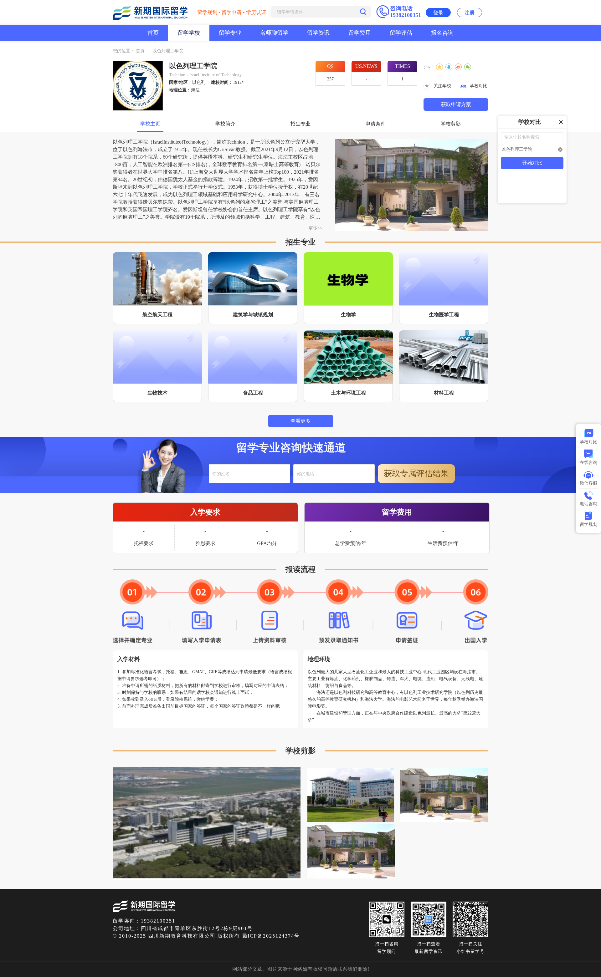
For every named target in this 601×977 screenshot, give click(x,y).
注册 (470, 12)
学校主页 (150, 123)
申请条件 (376, 123)
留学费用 (359, 33)
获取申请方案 (456, 104)
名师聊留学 (274, 33)
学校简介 (225, 123)
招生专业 (300, 123)
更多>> (315, 228)
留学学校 (188, 33)
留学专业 (230, 33)
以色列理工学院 (167, 50)
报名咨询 (442, 33)
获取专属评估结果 (416, 473)
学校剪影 (451, 123)
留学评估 (401, 33)
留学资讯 (318, 33)
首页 (153, 33)
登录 (438, 12)
